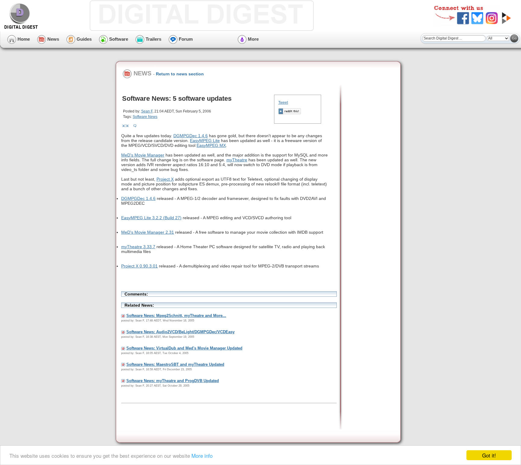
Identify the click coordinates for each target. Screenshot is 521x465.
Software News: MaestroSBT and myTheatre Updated (175, 364)
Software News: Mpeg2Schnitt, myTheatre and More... (176, 315)
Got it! (489, 455)
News (52, 39)
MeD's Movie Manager (142, 155)
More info (202, 455)
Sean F (147, 111)
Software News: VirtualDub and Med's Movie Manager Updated (184, 348)
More (253, 39)
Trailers (152, 39)
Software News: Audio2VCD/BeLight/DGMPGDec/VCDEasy (180, 332)
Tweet (283, 102)
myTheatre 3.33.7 (138, 246)
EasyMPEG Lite (205, 140)
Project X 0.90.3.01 (139, 266)
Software (118, 39)
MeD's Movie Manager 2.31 (147, 232)
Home (23, 39)
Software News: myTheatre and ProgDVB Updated (172, 380)
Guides (83, 39)
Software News (145, 117)
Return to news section (180, 73)
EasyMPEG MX (211, 145)
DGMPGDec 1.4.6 (190, 135)
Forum (185, 39)
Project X (165, 179)
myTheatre (236, 159)
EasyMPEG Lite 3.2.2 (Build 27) (151, 217)
